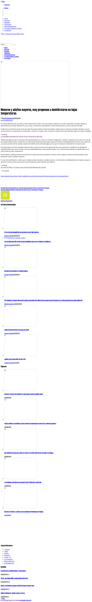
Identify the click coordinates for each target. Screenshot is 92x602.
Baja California (19, 176)
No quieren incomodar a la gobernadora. (16, 271)
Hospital (51, 176)
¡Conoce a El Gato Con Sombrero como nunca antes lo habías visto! (23, 394)
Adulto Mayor (9, 176)
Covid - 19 (7, 557)
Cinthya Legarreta (9, 304)
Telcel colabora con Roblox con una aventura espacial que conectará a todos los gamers (30, 423)
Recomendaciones (10, 26)
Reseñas (7, 23)
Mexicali (7, 555)
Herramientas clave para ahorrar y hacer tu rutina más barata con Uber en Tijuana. (29, 453)
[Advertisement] (33, 39)
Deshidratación (39, 176)
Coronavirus (8, 559)
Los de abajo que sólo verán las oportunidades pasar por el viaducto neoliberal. (27, 241)
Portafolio (7, 30)
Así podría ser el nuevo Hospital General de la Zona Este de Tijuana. (30, 188)
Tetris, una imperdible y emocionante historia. (14, 578)
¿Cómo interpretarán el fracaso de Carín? (16, 330)
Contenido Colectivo (25, 600)
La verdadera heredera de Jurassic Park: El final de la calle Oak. (21, 136)
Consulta (31, 176)
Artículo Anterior (6, 188)
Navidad (62, 176)
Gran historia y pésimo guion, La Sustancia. (13, 571)
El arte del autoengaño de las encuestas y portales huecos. (21, 232)
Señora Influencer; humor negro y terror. (13, 593)
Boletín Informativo (8, 118)
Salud (66, 176)
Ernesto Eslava (8, 236)
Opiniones (7, 24)
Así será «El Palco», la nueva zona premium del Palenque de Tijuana (23, 167)
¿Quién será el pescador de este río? (15, 359)
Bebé (26, 176)
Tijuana (6, 549)
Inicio (6, 19)
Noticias (7, 21)
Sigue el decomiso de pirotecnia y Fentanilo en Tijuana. (27, 190)
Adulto (3, 176)
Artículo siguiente (6, 190)
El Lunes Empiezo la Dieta (13, 28)
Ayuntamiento (9, 563)
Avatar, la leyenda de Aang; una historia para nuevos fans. (17, 586)
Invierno (56, 176)
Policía (6, 553)
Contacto (7, 5)
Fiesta (46, 176)
